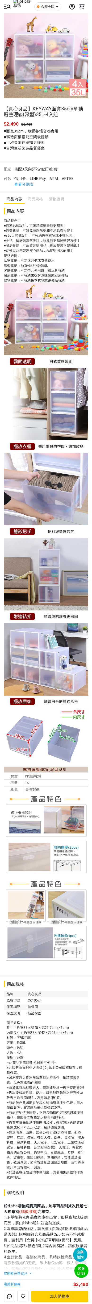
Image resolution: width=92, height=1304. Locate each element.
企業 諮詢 (80, 1254)
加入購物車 (59, 1296)
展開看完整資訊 (16, 1273)
